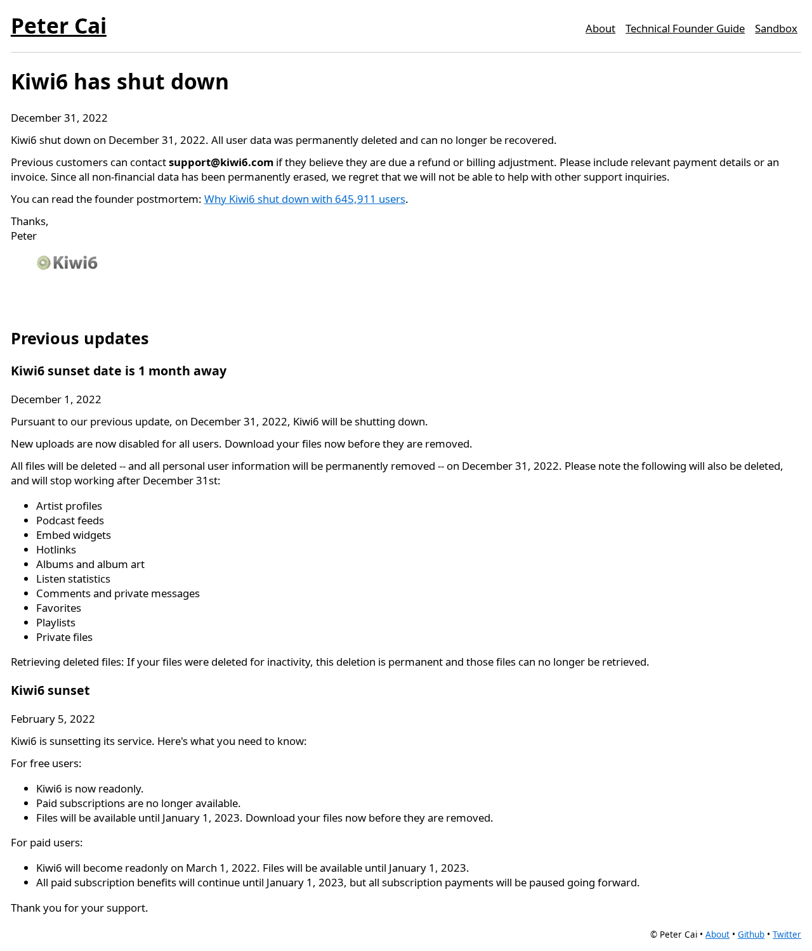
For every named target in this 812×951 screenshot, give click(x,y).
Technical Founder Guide (685, 28)
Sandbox (776, 28)
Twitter (787, 934)
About (600, 28)
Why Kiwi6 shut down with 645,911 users (304, 198)
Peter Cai (59, 25)
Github (751, 934)
